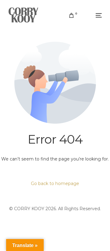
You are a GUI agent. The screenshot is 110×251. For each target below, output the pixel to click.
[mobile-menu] (92, 15)
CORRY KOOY (29, 208)
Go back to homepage (55, 183)
